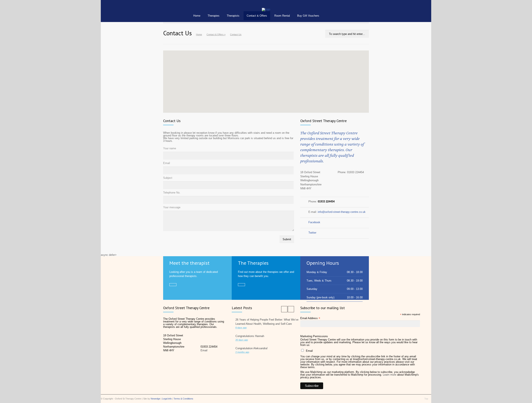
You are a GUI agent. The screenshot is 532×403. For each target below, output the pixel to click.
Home (196, 15)
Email (166, 163)
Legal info (167, 398)
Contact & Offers (257, 15)
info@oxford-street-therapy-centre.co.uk (342, 211)
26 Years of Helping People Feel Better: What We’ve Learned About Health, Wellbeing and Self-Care (266, 321)
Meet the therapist (189, 263)
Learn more (389, 374)
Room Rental (282, 15)
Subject (167, 177)
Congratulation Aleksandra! (251, 348)
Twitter (312, 232)
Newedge (155, 398)
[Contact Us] (266, 9)
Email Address (310, 318)
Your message (171, 207)
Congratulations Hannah (249, 336)
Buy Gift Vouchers (308, 15)
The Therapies (253, 263)
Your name (169, 148)
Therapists (233, 15)
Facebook (314, 222)
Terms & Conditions (183, 398)
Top (426, 398)
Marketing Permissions (314, 336)
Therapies (213, 15)
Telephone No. (171, 192)
